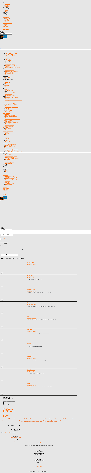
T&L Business (8, 60)
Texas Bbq (30, 329)
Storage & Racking (9, 74)
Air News (7, 160)
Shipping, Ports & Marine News (12, 158)
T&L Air (7, 58)
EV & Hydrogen (8, 94)
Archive (4, 13)
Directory (5, 169)
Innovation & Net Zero (10, 95)
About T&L (7, 4)
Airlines (7, 89)
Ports (6, 83)
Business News (8, 163)
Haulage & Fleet (6, 61)
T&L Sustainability (9, 59)
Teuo (28, 383)
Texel (28, 316)
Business (4, 96)
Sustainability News (9, 162)
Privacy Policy (6, 14)
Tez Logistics (30, 276)
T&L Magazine (6, 166)
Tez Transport (30, 262)
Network (7, 85)
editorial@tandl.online (15, 441)
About (6, 10)
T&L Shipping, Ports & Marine (11, 55)
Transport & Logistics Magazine (10, 418)
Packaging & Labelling (10, 73)
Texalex (29, 343)
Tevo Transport (31, 370)
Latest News (5, 153)
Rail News (7, 159)
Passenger (7, 82)
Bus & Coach (5, 76)
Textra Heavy (30, 302)
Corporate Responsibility (10, 92)
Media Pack (5, 12)
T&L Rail (7, 56)
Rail (3, 84)
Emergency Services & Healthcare (12, 67)
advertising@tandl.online (15, 437)
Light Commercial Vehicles (11, 65)
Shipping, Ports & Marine (8, 79)
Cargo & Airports (9, 90)
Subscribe (7, 5)
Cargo (6, 80)
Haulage (7, 62)
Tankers (7, 66)
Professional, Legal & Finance (11, 97)
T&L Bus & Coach (9, 54)
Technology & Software (10, 98)
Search (1, 31)
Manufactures (8, 77)
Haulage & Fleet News (10, 154)
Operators (7, 78)
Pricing (6, 11)
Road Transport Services (31, 264)
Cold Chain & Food (9, 70)
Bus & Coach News (9, 157)
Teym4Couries (31, 289)
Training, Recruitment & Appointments (13, 100)
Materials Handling (9, 72)
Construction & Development (11, 71)
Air (3, 88)
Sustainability (5, 91)
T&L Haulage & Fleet (10, 52)
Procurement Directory (7, 8)
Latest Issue (5, 7)
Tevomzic (29, 356)
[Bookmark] (2, 273)
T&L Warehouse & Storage (11, 53)
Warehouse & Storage (7, 68)
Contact (7, 6)
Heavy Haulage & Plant (10, 64)
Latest (4, 50)
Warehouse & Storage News (11, 156)
